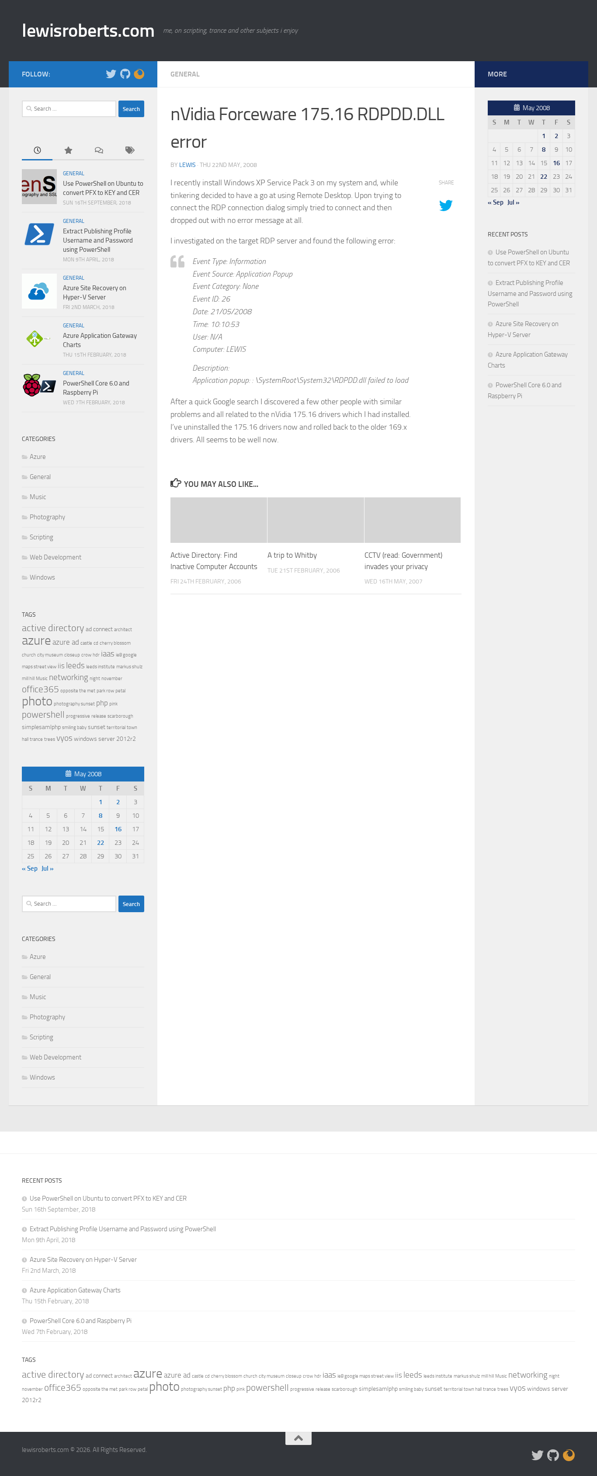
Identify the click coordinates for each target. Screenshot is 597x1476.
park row (105, 691)
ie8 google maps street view (365, 1376)
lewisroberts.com (88, 31)
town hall (473, 1389)
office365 (40, 689)
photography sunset (74, 704)
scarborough (120, 716)
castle (86, 643)
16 (118, 829)
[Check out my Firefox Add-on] (139, 74)
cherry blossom (115, 643)
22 (100, 843)
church (29, 655)
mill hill (28, 678)
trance (36, 739)
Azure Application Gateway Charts (75, 1290)
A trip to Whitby (292, 555)
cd (96, 643)
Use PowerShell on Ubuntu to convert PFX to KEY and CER (108, 1198)
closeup (72, 655)
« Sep (30, 868)
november (111, 678)
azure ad (65, 642)
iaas (108, 654)
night (95, 678)
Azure (38, 457)
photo (37, 701)
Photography (47, 517)
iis (61, 665)
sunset (96, 727)
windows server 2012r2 (105, 739)
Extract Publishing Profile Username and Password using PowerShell (98, 240)
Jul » (48, 868)
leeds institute (100, 667)
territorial (116, 727)
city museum (50, 655)
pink (113, 704)
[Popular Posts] (67, 151)
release (98, 716)
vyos (64, 738)
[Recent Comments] (98, 151)
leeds (75, 665)
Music (38, 497)
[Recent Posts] (37, 151)
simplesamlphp (41, 727)
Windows (42, 577)
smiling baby (74, 727)
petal (120, 691)
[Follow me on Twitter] (111, 74)
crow (86, 655)
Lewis (187, 165)
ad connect (99, 629)
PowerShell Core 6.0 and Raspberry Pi (81, 1321)
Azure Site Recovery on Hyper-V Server (83, 1260)
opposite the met (77, 691)
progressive (78, 716)
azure (36, 640)
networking (68, 677)
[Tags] (129, 151)
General (185, 74)
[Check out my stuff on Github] (125, 74)
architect (123, 629)
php (102, 702)
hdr (96, 655)
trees (49, 739)
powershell (43, 714)
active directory (53, 628)
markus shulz (129, 667)
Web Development (55, 557)
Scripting (41, 537)
